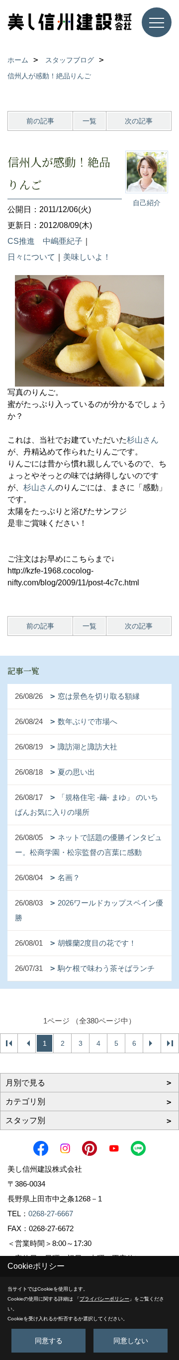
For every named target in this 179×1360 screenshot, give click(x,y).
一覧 (89, 121)
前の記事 (40, 121)
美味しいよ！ (87, 257)
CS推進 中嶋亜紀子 (45, 241)
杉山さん (143, 440)
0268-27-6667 (50, 1213)
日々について (31, 257)
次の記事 (139, 121)
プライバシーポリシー (104, 1299)
